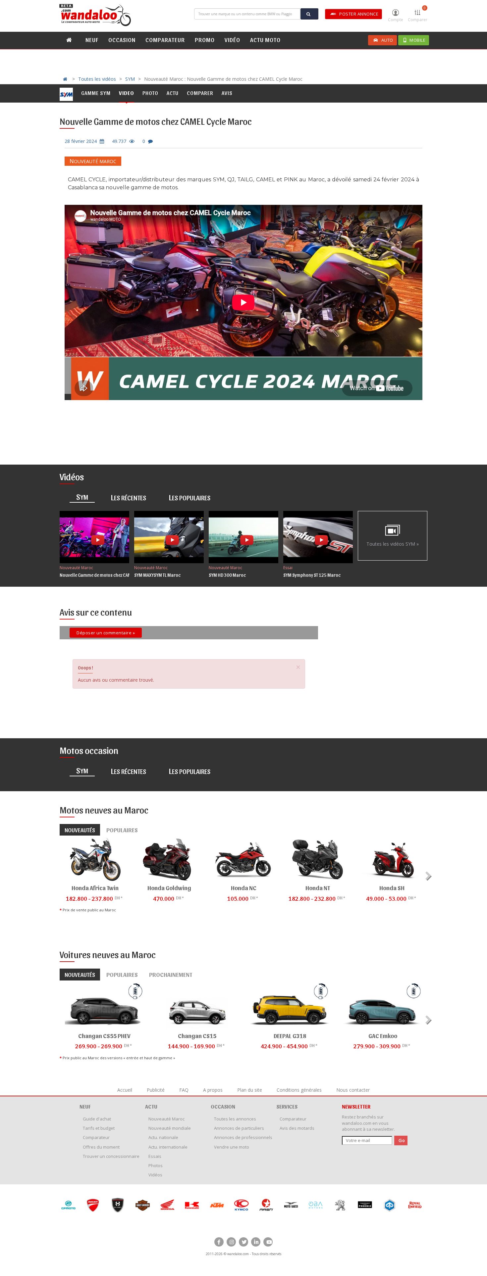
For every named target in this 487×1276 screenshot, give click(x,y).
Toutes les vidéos (97, 79)
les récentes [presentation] (128, 497)
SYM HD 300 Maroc (227, 575)
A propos (213, 1090)
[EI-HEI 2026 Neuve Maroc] (92, 1205)
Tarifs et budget (99, 1128)
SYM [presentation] (82, 496)
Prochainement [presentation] (170, 974)
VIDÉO (232, 39)
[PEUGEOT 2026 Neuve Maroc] (315, 1205)
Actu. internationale (168, 1147)
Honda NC (243, 887)
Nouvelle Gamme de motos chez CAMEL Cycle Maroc (110, 575)
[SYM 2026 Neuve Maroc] (414, 1205)
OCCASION (121, 39)
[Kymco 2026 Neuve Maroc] (216, 1205)
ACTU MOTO (265, 39)
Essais (154, 1156)
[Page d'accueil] (96, 15)
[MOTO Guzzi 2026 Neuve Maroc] (266, 1205)
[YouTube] (268, 1242)
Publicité (156, 1090)
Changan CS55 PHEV (104, 1035)
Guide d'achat (97, 1119)
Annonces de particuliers (239, 1128)
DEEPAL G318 (290, 1035)
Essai (288, 567)
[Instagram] (231, 1242)
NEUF (91, 39)
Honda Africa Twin (95, 887)
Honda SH (392, 887)
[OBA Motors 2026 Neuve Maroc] (290, 1205)
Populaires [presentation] (122, 829)
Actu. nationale (163, 1137)
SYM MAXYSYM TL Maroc (157, 575)
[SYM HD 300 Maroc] (243, 537)
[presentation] (429, 876)
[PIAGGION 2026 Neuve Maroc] (364, 1205)
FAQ (184, 1090)
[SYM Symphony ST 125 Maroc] (318, 537)
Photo (150, 93)
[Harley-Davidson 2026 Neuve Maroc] (117, 1205)
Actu (173, 93)
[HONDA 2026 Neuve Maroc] (142, 1205)
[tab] (82, 497)
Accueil (124, 1090)
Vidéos (155, 1175)
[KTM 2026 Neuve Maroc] (192, 1205)
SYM (130, 79)
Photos (155, 1165)
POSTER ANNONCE (358, 14)
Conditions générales (299, 1090)
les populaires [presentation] (189, 497)
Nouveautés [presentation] (80, 829)
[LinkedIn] (255, 1242)
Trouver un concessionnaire (111, 1156)
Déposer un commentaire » (106, 633)
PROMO (205, 39)
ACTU (151, 1106)
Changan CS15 (197, 1035)
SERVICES (287, 1106)
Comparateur (96, 1137)
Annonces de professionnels (243, 1137)
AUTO (387, 40)
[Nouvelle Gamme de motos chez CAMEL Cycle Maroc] (94, 537)
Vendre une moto (231, 1147)
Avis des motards (297, 1128)
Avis (227, 93)
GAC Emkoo (382, 1035)
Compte (395, 20)
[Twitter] (243, 1242)
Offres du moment (101, 1147)
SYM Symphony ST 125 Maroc (312, 575)
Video (126, 93)
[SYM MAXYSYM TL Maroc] (169, 537)
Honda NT (317, 887)
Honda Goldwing (169, 887)
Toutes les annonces (235, 1119)
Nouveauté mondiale (169, 1128)
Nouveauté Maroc (93, 161)
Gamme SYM (96, 93)
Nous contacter (353, 1090)
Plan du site (249, 1090)
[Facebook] (219, 1242)
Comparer (417, 14)
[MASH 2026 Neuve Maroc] (241, 1205)
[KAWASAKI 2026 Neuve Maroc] (167, 1205)
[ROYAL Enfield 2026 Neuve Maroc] (389, 1205)
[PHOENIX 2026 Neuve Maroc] (340, 1205)
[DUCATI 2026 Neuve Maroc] (68, 1205)
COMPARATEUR (165, 39)
